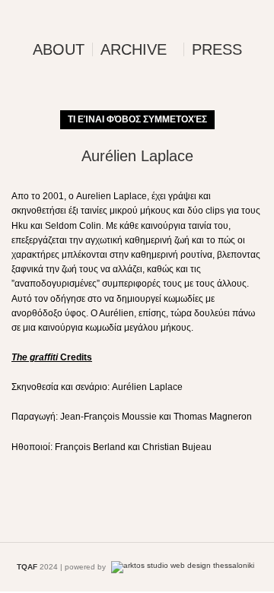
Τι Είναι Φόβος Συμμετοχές (137, 119)
